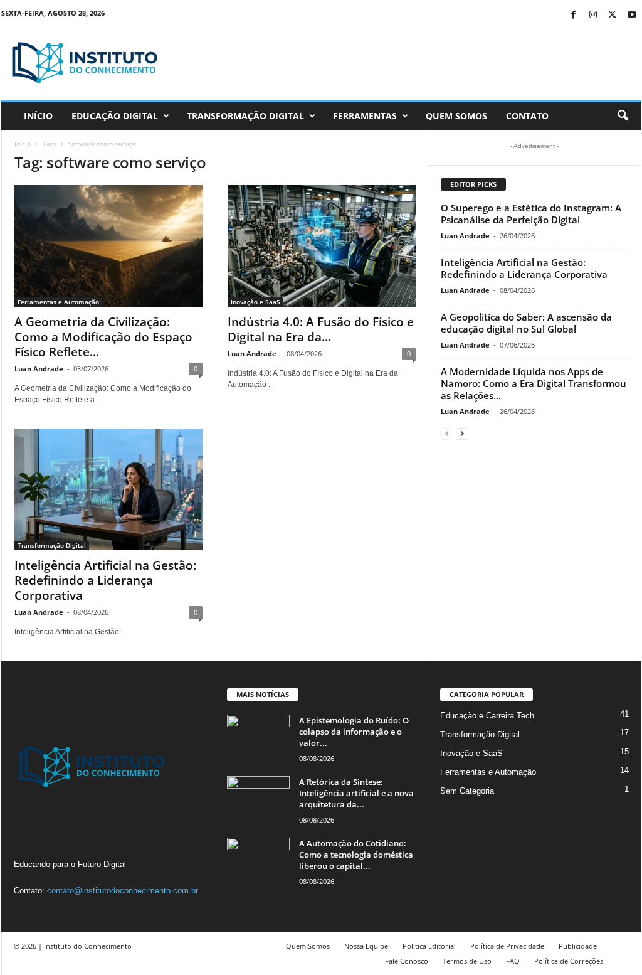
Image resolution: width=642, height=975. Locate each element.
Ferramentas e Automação (58, 301)
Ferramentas (365, 116)
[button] (622, 116)
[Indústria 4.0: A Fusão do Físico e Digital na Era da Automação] (322, 246)
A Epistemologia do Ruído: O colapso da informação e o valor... (354, 732)
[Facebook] (573, 15)
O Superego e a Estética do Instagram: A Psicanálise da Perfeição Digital (531, 213)
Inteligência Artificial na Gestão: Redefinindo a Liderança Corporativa (105, 580)
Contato (527, 116)
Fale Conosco (406, 961)
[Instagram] (593, 15)
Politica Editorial (429, 946)
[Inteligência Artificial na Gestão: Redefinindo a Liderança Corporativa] (108, 489)
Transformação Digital (245, 116)
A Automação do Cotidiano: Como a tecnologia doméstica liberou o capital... (356, 854)
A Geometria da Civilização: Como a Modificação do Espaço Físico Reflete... (103, 337)
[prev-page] (447, 433)
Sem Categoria (467, 791)
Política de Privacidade (507, 946)
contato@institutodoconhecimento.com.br (122, 890)
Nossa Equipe (366, 946)
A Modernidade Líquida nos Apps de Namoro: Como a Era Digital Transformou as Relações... (533, 383)
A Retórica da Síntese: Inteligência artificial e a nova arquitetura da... (356, 793)
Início (38, 116)
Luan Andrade (38, 368)
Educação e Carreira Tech (487, 715)
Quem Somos (456, 116)
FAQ (513, 961)
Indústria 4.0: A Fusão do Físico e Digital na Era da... (321, 329)
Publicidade (578, 946)
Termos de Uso (467, 961)
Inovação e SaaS (255, 301)
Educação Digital (114, 116)
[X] (612, 15)
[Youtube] (631, 15)
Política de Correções (568, 961)
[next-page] (462, 433)
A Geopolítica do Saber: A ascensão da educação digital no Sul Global (526, 323)
